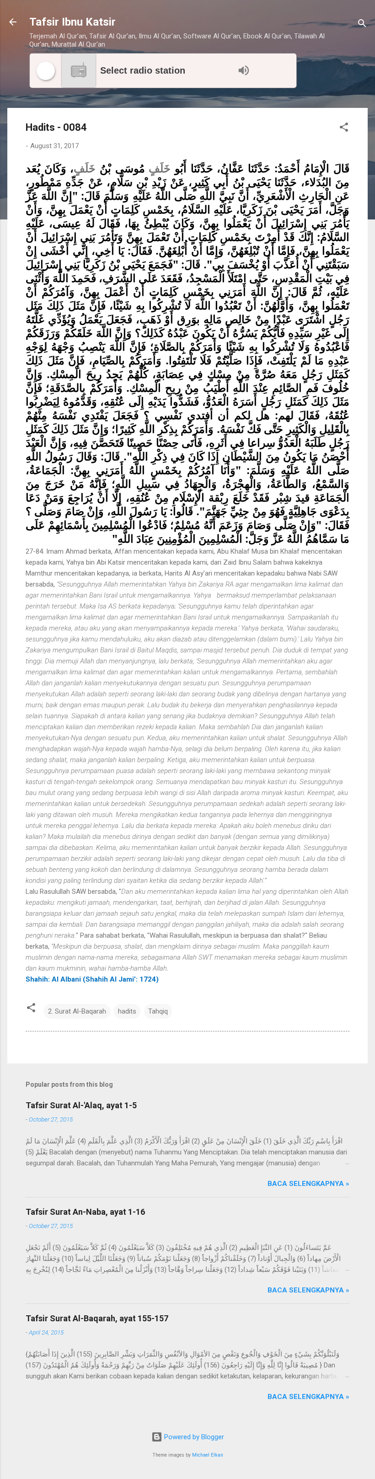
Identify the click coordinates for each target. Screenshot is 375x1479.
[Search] (362, 25)
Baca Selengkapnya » (308, 1184)
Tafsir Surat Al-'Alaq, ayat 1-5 (81, 1105)
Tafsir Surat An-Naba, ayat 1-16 (85, 1212)
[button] (343, 129)
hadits (127, 1011)
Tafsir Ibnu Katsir (72, 22)
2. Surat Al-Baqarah (77, 1011)
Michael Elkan (207, 1455)
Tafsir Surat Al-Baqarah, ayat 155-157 (97, 1318)
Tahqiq (158, 1011)
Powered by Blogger (193, 1437)
